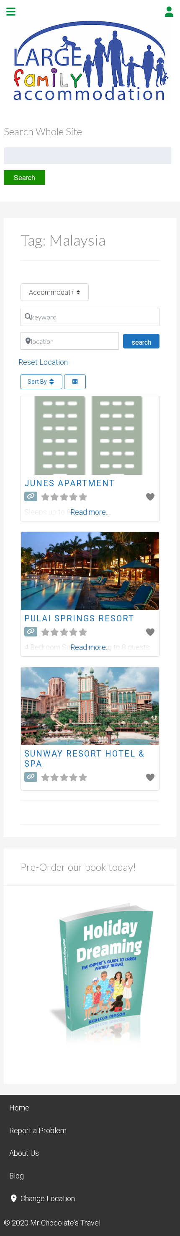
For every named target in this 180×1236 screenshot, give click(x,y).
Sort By (38, 381)
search (145, 342)
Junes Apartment (69, 483)
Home (19, 1107)
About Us (24, 1153)
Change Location (47, 1198)
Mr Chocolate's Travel (65, 1222)
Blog (16, 1175)
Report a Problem (38, 1130)
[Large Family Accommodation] (90, 101)
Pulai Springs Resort (79, 618)
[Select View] (75, 381)
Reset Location (43, 362)
